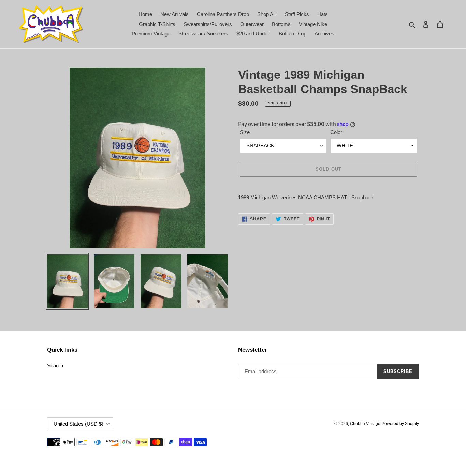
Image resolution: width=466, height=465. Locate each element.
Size (245, 132)
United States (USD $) (78, 424)
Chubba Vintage (365, 423)
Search (55, 365)
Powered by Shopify (400, 423)
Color (336, 132)
